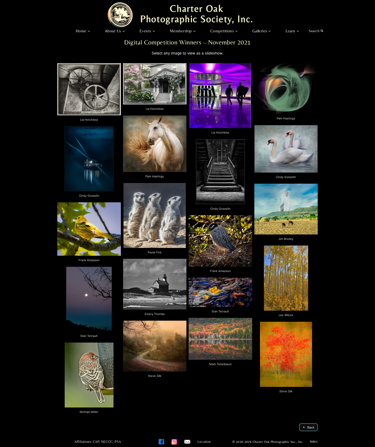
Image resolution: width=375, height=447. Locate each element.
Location (204, 442)
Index (314, 441)
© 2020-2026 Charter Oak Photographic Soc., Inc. (267, 442)
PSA (118, 442)
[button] (89, 93)
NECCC (107, 442)
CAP (96, 442)
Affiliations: (83, 442)
